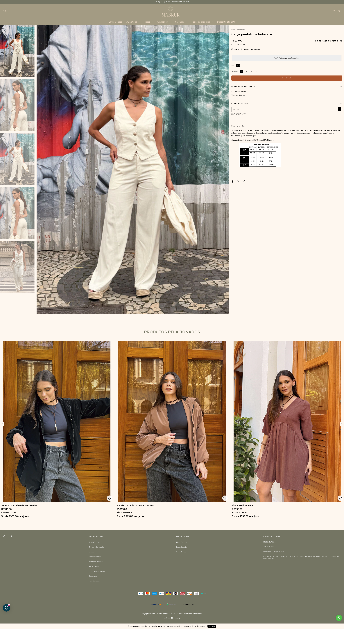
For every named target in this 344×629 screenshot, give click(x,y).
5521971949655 (269, 542)
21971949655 (268, 547)
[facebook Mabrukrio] (11, 536)
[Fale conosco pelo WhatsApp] (339, 618)
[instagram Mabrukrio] (4, 536)
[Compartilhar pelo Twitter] (238, 181)
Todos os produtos (201, 22)
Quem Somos (94, 542)
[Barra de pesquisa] (4, 11)
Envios (91, 552)
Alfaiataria (132, 22)
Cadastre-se (181, 552)
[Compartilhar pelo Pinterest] (244, 181)
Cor (232, 66)
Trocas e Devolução (96, 547)
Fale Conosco (94, 581)
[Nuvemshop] (172, 618)
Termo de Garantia (96, 561)
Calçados (180, 22)
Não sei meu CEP (238, 114)
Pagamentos (94, 566)
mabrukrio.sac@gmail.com (273, 552)
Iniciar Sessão (181, 547)
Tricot (147, 22)
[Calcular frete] (339, 109)
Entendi (212, 626)
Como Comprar (95, 557)
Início (233, 30)
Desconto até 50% (226, 22)
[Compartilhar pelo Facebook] (232, 181)
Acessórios (162, 22)
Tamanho (234, 71)
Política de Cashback (97, 571)
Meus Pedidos (181, 542)
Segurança (93, 576)
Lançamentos (115, 22)
